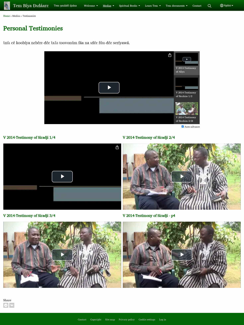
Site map (110, 319)
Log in (162, 319)
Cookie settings (147, 319)
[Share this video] (169, 55)
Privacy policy (127, 319)
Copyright (95, 319)
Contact (197, 5)
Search (209, 6)
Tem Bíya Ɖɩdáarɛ (31, 5)
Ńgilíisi (227, 5)
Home (6, 16)
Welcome (89, 5)
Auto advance (192, 127)
